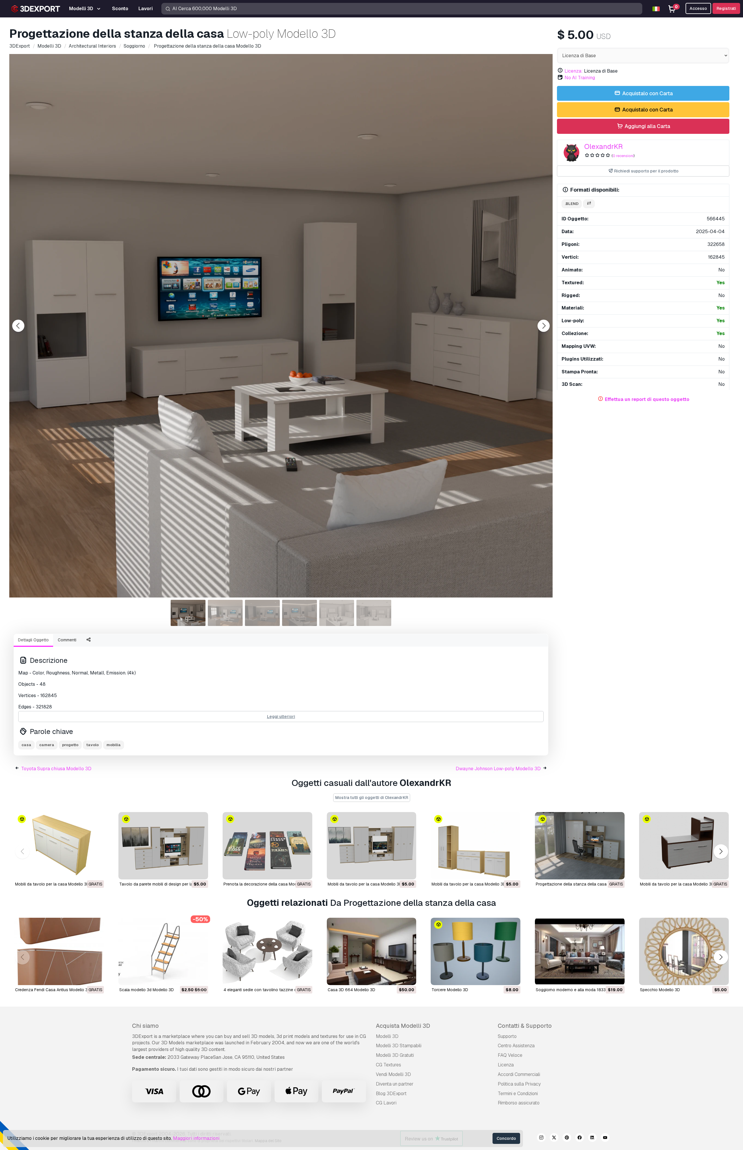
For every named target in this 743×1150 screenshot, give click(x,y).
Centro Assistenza (516, 1046)
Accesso (698, 8)
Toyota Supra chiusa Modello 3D (56, 769)
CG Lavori (386, 1103)
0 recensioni (623, 155)
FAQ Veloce (510, 1055)
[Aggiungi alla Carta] (188, 871)
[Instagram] (541, 1138)
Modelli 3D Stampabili (398, 1046)
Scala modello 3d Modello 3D (146, 989)
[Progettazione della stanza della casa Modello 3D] (580, 845)
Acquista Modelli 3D (403, 1026)
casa (26, 744)
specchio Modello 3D (660, 989)
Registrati (726, 8)
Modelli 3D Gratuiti (395, 1055)
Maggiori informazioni (196, 1138)
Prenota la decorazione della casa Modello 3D (266, 884)
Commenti (67, 640)
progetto (70, 744)
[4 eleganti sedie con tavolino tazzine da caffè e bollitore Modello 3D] (267, 951)
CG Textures (388, 1065)
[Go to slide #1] (188, 613)
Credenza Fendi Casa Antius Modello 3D (53, 989)
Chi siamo (145, 1026)
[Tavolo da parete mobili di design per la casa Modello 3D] (163, 845)
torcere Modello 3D (450, 989)
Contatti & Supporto (525, 1026)
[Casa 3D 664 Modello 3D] (371, 951)
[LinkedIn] (592, 1138)
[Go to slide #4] (299, 613)
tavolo (92, 744)
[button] (721, 852)
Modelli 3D (387, 1036)
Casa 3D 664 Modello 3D (351, 989)
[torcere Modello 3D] (475, 951)
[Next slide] (544, 326)
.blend (571, 203)
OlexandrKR (603, 146)
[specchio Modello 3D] (684, 951)
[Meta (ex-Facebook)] (579, 1138)
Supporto (507, 1036)
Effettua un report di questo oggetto (647, 399)
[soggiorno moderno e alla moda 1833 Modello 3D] (580, 951)
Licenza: (574, 71)
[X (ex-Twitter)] (554, 1138)
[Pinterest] (567, 1138)
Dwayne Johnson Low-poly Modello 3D (498, 769)
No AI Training (580, 78)
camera (46, 744)
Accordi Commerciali (519, 1074)
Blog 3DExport (391, 1093)
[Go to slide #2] (225, 613)
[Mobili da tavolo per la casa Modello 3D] (59, 845)
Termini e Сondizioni (518, 1093)
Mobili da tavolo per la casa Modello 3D (52, 884)
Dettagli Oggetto (33, 640)
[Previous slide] (18, 326)
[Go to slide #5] (336, 613)
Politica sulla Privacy (519, 1084)
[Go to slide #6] (373, 613)
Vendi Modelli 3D (393, 1074)
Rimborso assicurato (519, 1103)
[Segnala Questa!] (95, 871)
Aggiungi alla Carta (646, 126)
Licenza (506, 1065)
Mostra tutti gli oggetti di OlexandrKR (371, 797)
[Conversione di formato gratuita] (588, 204)
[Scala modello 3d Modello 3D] (163, 951)
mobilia (114, 744)
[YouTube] (605, 1138)
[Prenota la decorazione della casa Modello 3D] (267, 845)
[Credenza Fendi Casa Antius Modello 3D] (59, 951)
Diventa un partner (395, 1084)
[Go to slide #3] (262, 613)
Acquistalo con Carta (647, 93)
